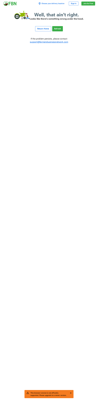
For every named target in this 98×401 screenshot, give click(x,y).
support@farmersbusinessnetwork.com (49, 42)
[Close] (71, 393)
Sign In (73, 3)
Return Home (43, 29)
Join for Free (88, 3)
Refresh (57, 29)
